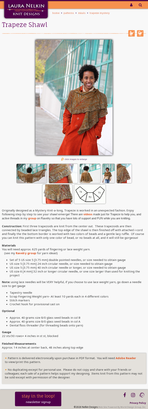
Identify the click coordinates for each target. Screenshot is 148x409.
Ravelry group (26, 253)
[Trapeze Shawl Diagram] (90, 202)
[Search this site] (140, 4)
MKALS (82, 13)
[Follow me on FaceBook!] (124, 395)
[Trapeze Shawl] (74, 154)
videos (87, 214)
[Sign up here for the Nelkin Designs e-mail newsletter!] (38, 405)
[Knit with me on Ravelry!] (141, 395)
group (32, 218)
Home (56, 13)
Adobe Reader (126, 358)
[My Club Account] (131, 4)
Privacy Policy (138, 402)
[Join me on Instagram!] (133, 395)
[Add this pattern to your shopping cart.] (131, 36)
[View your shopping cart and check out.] (140, 36)
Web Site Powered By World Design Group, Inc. (122, 407)
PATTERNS (69, 13)
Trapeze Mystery (100, 13)
